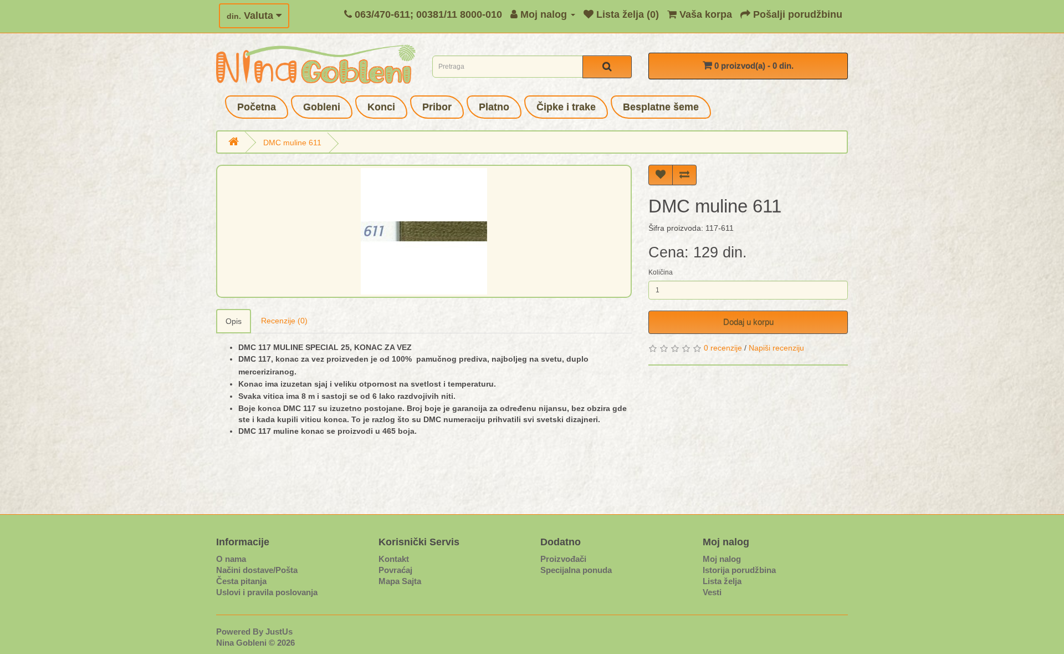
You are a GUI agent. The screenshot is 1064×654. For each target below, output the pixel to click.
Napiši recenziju (776, 347)
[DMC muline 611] (424, 231)
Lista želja (722, 581)
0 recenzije (723, 347)
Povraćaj (395, 570)
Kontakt (393, 559)
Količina (660, 272)
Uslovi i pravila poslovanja (267, 592)
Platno (494, 107)
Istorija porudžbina (739, 570)
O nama (231, 559)
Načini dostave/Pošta (257, 570)
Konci (381, 107)
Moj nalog (722, 559)
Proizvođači (563, 559)
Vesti (712, 592)
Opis (234, 321)
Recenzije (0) (284, 320)
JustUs (279, 631)
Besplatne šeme (661, 107)
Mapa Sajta (399, 581)
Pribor (437, 107)
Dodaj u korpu (748, 322)
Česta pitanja (241, 581)
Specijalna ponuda (576, 570)
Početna (256, 107)
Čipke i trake (566, 107)
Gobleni (321, 107)
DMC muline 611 (292, 142)
